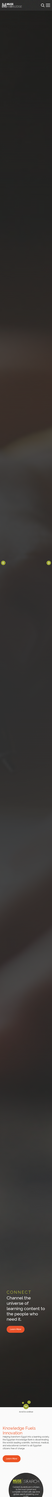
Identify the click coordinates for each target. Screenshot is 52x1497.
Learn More (15, 1329)
